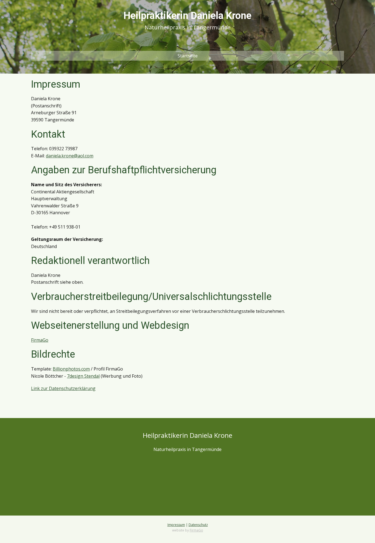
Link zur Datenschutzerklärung (63, 388)
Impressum (176, 524)
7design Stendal (83, 376)
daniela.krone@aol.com (69, 156)
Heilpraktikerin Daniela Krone (187, 15)
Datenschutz (198, 524)
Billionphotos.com (71, 369)
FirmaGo (39, 340)
